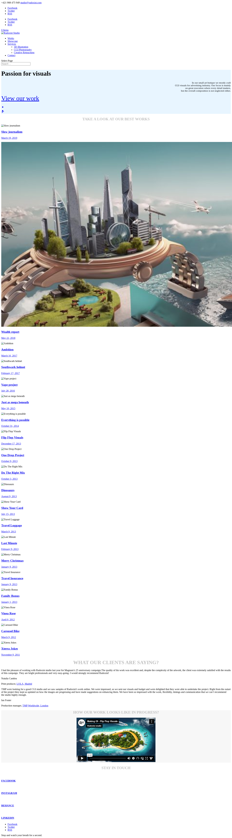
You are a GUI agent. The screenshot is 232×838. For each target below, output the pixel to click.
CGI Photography (23, 49)
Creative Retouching (24, 52)
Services (12, 44)
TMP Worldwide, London (35, 705)
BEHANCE (7, 805)
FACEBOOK (8, 780)
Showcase (13, 41)
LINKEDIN (7, 818)
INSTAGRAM (9, 793)
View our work (20, 98)
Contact (11, 55)
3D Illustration (21, 46)
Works (11, 38)
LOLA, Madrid (24, 683)
